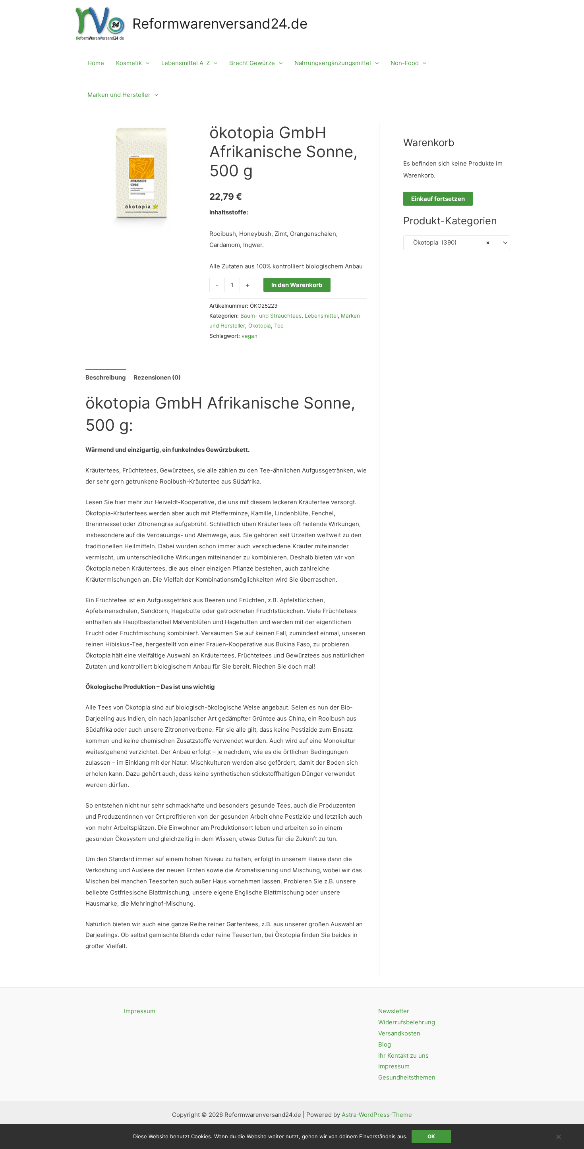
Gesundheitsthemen (406, 1077)
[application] (145, 63)
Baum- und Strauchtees (271, 315)
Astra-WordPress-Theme (377, 1114)
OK (431, 1136)
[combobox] (456, 242)
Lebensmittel (321, 315)
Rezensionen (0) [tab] (157, 377)
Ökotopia (259, 325)
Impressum (139, 1011)
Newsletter (393, 1011)
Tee (279, 325)
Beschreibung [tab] (105, 377)
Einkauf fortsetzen (438, 198)
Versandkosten (399, 1033)
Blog (384, 1044)
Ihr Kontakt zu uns (403, 1055)
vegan (249, 336)
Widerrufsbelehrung (406, 1022)
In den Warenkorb (297, 285)
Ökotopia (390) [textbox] (449, 242)
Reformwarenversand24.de (219, 23)
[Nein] (558, 1137)
